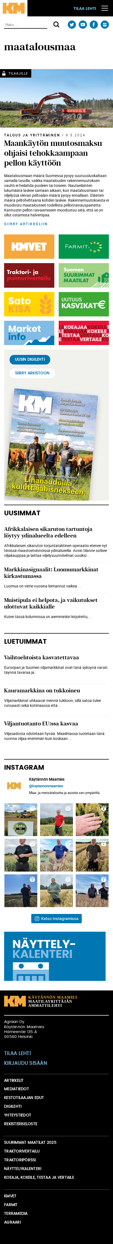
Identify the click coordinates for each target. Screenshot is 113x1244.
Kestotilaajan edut (24, 1098)
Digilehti (12, 1106)
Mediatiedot (16, 1089)
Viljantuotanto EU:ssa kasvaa (41, 723)
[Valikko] (104, 8)
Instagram (104, 24)
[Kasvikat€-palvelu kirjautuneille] (82, 304)
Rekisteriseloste (20, 1124)
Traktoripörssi (20, 1160)
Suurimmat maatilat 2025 (30, 1143)
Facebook (93, 24)
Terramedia (16, 1214)
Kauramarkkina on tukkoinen (42, 690)
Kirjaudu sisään (25, 1063)
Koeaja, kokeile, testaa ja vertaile (39, 1178)
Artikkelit (14, 1081)
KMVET (10, 1196)
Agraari (12, 1222)
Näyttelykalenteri (22, 1169)
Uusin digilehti (30, 359)
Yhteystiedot (17, 1115)
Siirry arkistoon (32, 373)
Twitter (71, 24)
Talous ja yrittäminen (32, 135)
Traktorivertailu (21, 1151)
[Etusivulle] (13, 8)
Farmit (11, 1205)
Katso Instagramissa (59, 918)
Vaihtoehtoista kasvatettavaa (41, 657)
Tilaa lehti (85, 9)
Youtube (82, 24)
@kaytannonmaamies (46, 785)
